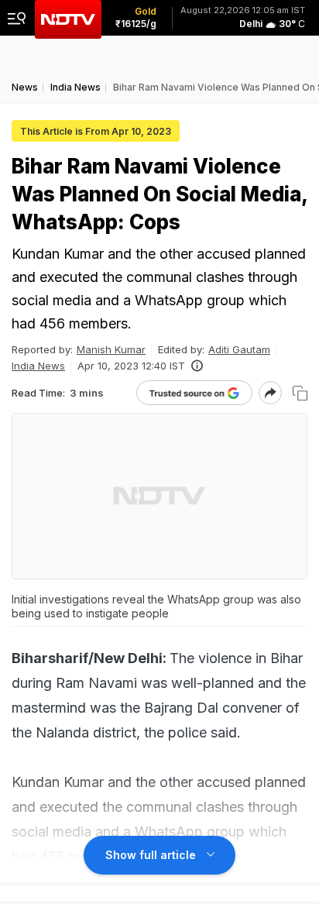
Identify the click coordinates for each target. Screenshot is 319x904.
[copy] (300, 393)
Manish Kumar (111, 349)
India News (38, 365)
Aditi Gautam (239, 349)
